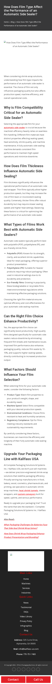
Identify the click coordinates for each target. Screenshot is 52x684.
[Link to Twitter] (18, 669)
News (26, 602)
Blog (12, 22)
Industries (26, 592)
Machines (26, 583)
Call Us (38, 679)
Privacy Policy (26, 621)
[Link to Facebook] (28, 669)
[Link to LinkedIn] (33, 669)
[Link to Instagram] (13, 669)
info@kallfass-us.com (28, 648)
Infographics (26, 625)
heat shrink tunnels (28, 490)
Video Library (26, 616)
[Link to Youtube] (38, 669)
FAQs (26, 612)
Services (26, 588)
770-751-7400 (29, 654)
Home (6, 22)
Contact (13, 679)
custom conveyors (26, 494)
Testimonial (26, 607)
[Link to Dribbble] (23, 669)
